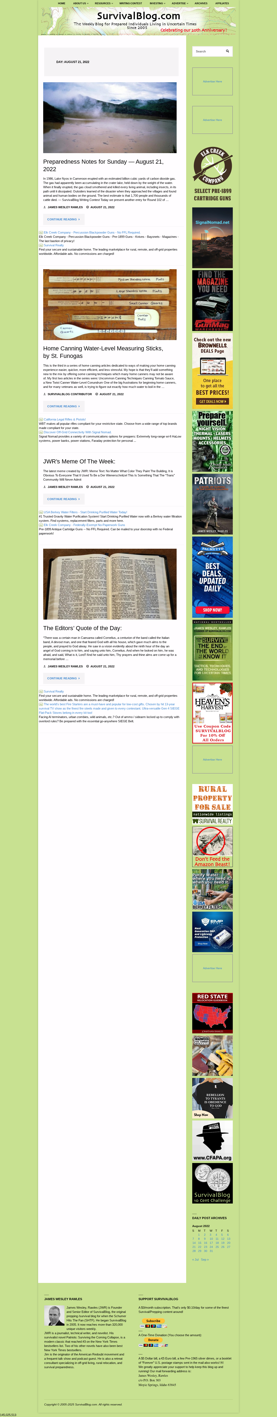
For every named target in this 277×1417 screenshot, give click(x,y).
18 (217, 1242)
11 (217, 1238)
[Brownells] (212, 371)
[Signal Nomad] (212, 237)
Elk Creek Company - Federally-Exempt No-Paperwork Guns (82, 525)
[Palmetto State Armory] (212, 577)
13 (228, 1238)
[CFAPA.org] (212, 1140)
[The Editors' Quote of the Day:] (110, 584)
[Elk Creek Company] (212, 175)
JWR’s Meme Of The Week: (79, 461)
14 (194, 1242)
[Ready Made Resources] (212, 441)
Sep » (205, 1259)
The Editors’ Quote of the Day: (82, 628)
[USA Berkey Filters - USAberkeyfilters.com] (212, 889)
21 (194, 1246)
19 (222, 1242)
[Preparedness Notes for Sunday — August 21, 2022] (110, 117)
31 (211, 1251)
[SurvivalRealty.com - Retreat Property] (212, 804)
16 (205, 1242)
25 (217, 1246)
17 (211, 1242)
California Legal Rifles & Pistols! (63, 419)
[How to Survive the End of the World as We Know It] (212, 650)
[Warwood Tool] (212, 1055)
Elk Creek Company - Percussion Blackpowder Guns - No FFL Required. (90, 232)
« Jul (195, 1259)
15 (199, 1242)
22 (199, 1246)
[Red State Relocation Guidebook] (212, 1013)
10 (211, 1238)
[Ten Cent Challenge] (212, 1183)
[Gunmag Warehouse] (212, 300)
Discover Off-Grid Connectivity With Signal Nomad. (76, 432)
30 (205, 1251)
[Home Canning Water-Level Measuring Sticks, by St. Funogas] (110, 304)
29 (199, 1251)
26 (222, 1246)
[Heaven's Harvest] (212, 713)
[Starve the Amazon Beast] (212, 847)
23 (205, 1246)
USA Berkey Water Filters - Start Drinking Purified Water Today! (83, 512)
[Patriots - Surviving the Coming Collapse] (212, 504)
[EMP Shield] (212, 932)
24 (211, 1246)
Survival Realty (52, 245)
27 (228, 1246)
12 (222, 1238)
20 (228, 1242)
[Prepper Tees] (212, 1098)
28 (194, 1251)
